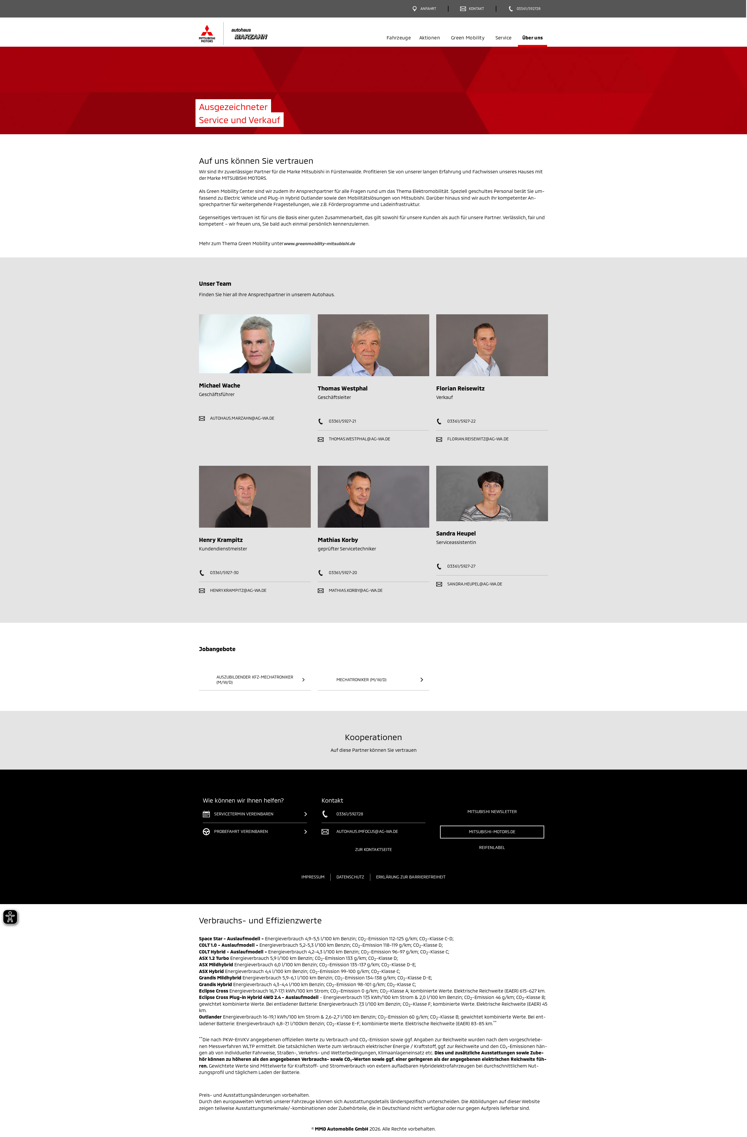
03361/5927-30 (224, 572)
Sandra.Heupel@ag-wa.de (474, 583)
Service (503, 37)
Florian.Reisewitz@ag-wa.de (477, 438)
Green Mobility (467, 37)
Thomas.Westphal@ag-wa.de (359, 438)
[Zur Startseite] (243, 33)
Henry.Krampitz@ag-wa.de (237, 590)
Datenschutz (350, 876)
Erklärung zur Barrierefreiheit (411, 876)
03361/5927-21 (342, 420)
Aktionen (429, 37)
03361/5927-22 (461, 420)
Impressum (312, 876)
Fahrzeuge (399, 37)
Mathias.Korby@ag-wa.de (355, 590)
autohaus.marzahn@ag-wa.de (241, 418)
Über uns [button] (532, 37)
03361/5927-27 (460, 566)
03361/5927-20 (342, 572)
